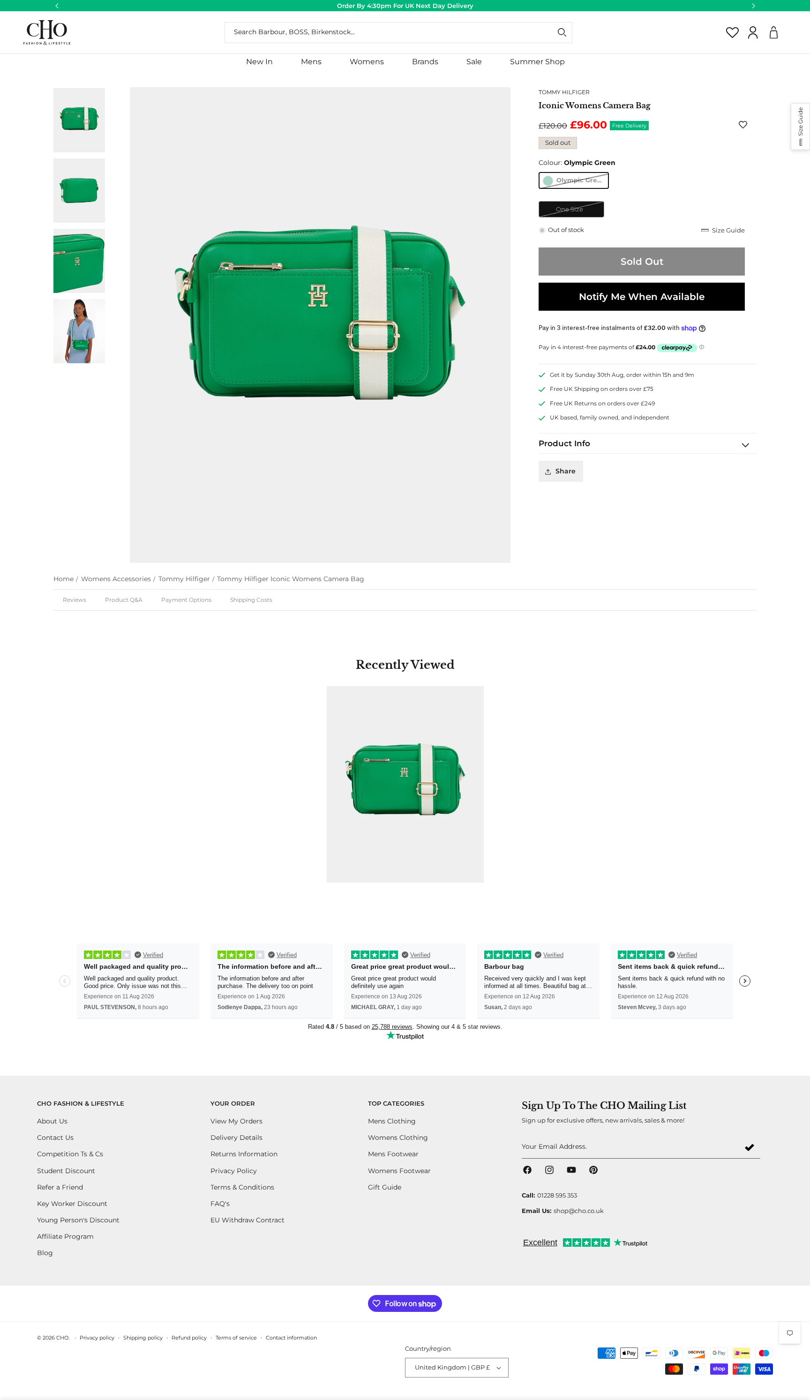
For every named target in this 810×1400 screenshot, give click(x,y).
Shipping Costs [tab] (251, 599)
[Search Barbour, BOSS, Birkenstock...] (562, 32)
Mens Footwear (393, 1154)
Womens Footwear (399, 1171)
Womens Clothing (398, 1137)
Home (63, 579)
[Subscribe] (749, 1147)
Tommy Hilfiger (184, 579)
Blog (45, 1253)
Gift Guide (384, 1187)
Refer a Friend (60, 1187)
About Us (52, 1121)
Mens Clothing (392, 1121)
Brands (425, 61)
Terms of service (236, 1337)
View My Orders (236, 1121)
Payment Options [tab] (186, 599)
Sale (474, 61)
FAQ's (220, 1203)
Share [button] (565, 471)
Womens (367, 61)
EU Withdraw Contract (247, 1220)
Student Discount (66, 1171)
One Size (580, 212)
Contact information (291, 1337)
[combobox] (398, 32)
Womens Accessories (116, 579)
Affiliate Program (65, 1236)
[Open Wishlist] (732, 32)
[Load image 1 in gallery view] (79, 120)
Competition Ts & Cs (70, 1154)
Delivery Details (236, 1137)
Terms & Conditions (242, 1187)
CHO (62, 1337)
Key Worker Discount (72, 1203)
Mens (311, 61)
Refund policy (189, 1337)
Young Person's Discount (78, 1220)
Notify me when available (642, 296)
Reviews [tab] (74, 599)
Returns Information (244, 1154)
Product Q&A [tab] (123, 599)
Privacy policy (97, 1337)
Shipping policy (143, 1337)
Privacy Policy (233, 1171)
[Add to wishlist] (745, 124)
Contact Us (55, 1137)
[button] (311, 62)
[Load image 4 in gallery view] (79, 190)
